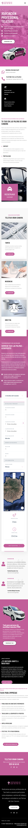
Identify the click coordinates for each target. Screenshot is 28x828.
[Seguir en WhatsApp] (17, 767)
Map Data (19, 510)
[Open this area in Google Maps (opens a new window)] (6, 510)
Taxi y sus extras (13, 545)
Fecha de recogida (9, 407)
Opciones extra (9, 460)
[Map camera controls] (22, 508)
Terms (23, 510)
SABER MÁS (10, 254)
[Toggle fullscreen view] (22, 474)
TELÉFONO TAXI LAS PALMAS (13, 77)
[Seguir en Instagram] (14, 767)
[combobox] (14, 396)
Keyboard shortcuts (14, 510)
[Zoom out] (14, 477)
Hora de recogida (9, 414)
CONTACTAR (14, 807)
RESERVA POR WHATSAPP (12, 70)
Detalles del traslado (11, 403)
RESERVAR (10, 194)
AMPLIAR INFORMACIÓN (11, 744)
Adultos (7, 446)
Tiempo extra (8, 464)
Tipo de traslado (9, 435)
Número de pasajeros (11, 442)
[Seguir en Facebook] (11, 767)
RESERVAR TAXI (8, 41)
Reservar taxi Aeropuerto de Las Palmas (9, 92)
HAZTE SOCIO (7, 682)
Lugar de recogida (9, 421)
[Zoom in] (14, 474)
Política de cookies (5, 820)
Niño (6, 453)
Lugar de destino (9, 428)
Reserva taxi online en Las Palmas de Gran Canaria (9, 104)
